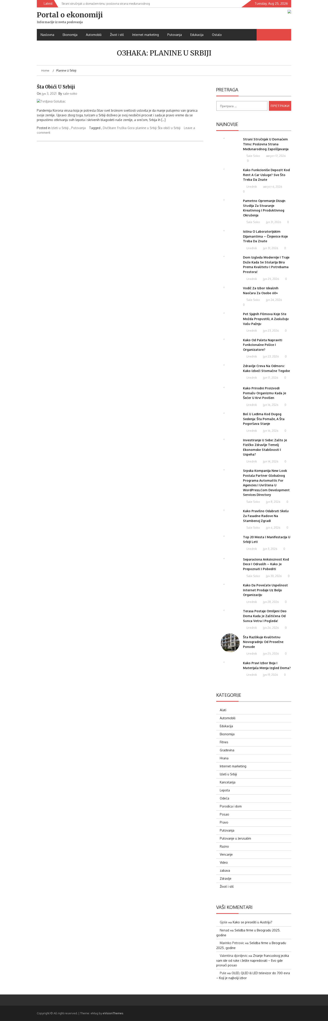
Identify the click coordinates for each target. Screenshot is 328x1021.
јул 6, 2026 (272, 527)
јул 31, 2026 (273, 222)
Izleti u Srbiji (60, 128)
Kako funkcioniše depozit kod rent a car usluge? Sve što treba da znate (266, 174)
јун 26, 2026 (270, 627)
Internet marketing (145, 35)
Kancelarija (227, 782)
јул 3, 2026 (269, 549)
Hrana (224, 758)
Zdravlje (225, 878)
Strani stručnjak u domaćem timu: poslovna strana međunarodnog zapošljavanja (266, 144)
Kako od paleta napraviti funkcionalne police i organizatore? (262, 344)
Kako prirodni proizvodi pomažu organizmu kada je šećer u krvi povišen (264, 393)
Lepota (225, 790)
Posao (224, 814)
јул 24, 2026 (273, 300)
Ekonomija (70, 35)
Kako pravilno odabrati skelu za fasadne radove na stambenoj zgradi (266, 515)
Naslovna (47, 35)
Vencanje (226, 854)
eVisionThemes (113, 1013)
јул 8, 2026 (272, 501)
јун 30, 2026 (273, 576)
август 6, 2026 (272, 186)
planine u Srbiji (146, 128)
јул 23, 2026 (270, 330)
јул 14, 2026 (270, 461)
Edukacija (196, 35)
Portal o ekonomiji (70, 14)
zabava (225, 870)
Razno (224, 846)
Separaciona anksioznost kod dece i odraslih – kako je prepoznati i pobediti (266, 564)
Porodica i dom (231, 806)
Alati (223, 710)
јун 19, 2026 (270, 674)
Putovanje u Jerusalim (235, 838)
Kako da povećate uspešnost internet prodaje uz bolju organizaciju (265, 590)
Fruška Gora (126, 128)
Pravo (224, 822)
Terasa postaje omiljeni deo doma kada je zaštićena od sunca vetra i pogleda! (264, 615)
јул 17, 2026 (270, 377)
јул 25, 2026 (270, 279)
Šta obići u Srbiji (56, 87)
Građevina (227, 750)
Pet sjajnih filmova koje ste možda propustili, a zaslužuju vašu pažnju (266, 318)
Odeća (224, 798)
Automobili (94, 35)
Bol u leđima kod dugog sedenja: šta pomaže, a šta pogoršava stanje (263, 418)
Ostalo (217, 35)
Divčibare (109, 128)
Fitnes (224, 742)
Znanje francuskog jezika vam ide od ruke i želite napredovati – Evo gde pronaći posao (252, 960)
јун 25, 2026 (270, 653)
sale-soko (70, 93)
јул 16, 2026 (270, 405)
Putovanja (174, 35)
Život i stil (117, 35)
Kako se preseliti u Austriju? (252, 922)
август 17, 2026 (275, 156)
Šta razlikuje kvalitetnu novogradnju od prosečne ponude (263, 642)
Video (224, 862)
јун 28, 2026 (270, 602)
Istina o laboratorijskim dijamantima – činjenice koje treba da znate (265, 236)
